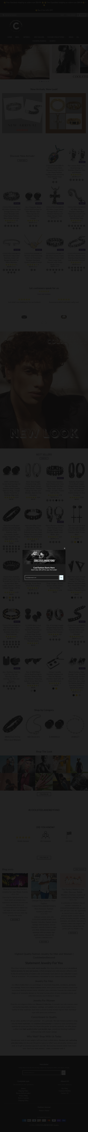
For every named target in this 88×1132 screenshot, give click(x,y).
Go (61, 577)
